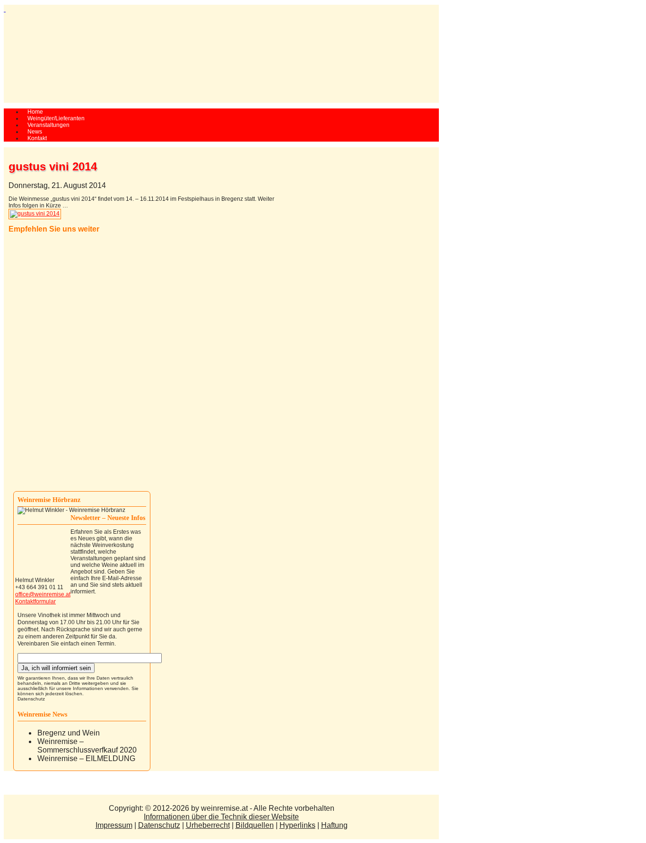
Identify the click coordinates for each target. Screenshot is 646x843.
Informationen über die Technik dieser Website (221, 817)
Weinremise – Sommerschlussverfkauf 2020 (87, 745)
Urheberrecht (208, 825)
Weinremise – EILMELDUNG (86, 758)
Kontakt (37, 138)
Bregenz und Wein (68, 733)
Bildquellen (255, 825)
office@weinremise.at (42, 594)
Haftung (334, 825)
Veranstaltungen (48, 125)
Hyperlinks (297, 825)
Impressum (114, 825)
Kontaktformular (35, 601)
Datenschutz (31, 698)
